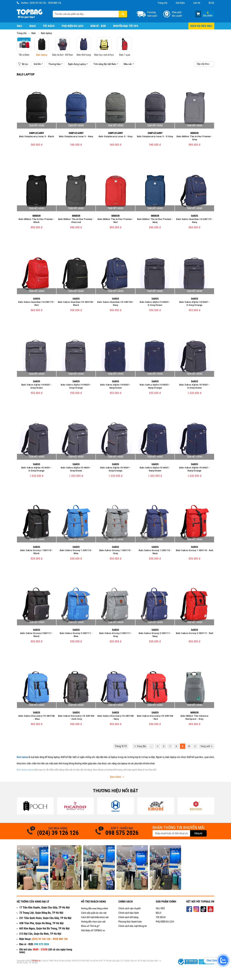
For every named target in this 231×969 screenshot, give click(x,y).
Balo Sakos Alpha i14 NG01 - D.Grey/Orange (194, 303)
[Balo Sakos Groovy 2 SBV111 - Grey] (115, 605)
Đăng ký (198, 833)
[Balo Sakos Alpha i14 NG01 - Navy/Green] (115, 357)
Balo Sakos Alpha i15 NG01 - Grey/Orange (115, 469)
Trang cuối (205, 746)
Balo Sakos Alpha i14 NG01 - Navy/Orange (155, 386)
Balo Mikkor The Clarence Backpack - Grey (194, 717)
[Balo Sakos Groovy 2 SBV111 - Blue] (76, 605)
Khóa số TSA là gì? (90, 926)
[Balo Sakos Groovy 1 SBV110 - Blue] (76, 522)
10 (189, 746)
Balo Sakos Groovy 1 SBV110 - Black (36, 552)
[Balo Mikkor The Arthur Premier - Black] (36, 191)
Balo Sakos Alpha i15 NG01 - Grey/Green (76, 469)
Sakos (194, 216)
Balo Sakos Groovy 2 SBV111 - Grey (115, 634)
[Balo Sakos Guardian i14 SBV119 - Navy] (194, 191)
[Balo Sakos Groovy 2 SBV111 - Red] (194, 605)
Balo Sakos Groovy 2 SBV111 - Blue (76, 634)
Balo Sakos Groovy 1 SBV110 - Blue (76, 552)
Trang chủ (162, 2)
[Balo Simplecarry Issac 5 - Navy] (76, 108)
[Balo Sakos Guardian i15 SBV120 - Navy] (115, 274)
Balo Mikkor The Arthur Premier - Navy (155, 220)
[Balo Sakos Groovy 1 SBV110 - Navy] (155, 522)
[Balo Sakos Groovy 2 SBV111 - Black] (36, 605)
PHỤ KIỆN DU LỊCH (165, 921)
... (151, 746)
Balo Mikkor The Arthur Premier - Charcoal (76, 220)
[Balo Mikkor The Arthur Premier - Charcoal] (76, 191)
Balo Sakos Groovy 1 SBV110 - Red (194, 550)
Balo (32, 26)
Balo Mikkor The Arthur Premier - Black (36, 220)
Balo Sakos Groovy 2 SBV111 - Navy (155, 634)
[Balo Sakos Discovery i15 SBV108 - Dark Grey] (76, 688)
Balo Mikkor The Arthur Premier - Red (115, 220)
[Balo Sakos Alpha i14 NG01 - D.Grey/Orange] (194, 274)
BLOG (211, 2)
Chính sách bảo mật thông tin (132, 926)
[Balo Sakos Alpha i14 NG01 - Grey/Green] (36, 357)
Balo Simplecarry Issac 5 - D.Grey (155, 136)
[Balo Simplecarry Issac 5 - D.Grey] (155, 108)
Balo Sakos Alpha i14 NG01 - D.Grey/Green (155, 303)
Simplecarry (36, 133)
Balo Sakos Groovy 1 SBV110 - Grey (115, 552)
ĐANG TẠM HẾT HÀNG (36, 156)
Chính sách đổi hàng (128, 917)
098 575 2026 (121, 833)
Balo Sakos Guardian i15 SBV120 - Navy (115, 303)
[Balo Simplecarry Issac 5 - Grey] (115, 108)
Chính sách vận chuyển (129, 908)
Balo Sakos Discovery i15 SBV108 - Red (155, 717)
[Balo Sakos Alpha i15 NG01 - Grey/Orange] (115, 439)
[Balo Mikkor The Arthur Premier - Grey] (194, 108)
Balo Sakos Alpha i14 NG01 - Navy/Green (115, 386)
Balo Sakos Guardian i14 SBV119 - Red (36, 303)
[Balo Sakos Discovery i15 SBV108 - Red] (155, 688)
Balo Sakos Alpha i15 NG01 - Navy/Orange (194, 469)
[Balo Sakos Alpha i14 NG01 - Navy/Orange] (155, 357)
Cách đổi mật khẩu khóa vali (94, 917)
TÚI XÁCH (161, 917)
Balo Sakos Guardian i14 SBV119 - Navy (194, 220)
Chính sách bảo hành (128, 912)
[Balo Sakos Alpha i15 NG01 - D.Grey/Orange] (36, 439)
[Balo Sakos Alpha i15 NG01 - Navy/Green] (155, 439)
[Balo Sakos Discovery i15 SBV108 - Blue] (36, 688)
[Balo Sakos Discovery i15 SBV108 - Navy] (115, 688)
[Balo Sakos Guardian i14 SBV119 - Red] (36, 274)
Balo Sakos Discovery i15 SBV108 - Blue (36, 717)
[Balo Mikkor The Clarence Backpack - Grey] (194, 688)
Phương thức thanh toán (130, 921)
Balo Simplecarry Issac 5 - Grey (116, 136)
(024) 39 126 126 (38, 2)
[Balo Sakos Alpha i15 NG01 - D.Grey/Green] (194, 357)
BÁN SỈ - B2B (98, 26)
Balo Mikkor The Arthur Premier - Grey (194, 138)
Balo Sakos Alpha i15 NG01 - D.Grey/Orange (36, 469)
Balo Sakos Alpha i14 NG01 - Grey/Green (36, 386)
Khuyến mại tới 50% (125, 26)
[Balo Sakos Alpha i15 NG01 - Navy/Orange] (194, 439)
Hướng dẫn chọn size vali (93, 921)
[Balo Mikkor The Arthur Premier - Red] (115, 191)
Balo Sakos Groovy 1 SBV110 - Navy (155, 552)
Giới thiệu (180, 2)
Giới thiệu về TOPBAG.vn (93, 930)
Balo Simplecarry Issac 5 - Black (36, 136)
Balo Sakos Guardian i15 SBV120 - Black (76, 303)
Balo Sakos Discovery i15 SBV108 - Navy (115, 717)
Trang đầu (141, 746)
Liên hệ (196, 2)
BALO (158, 912)
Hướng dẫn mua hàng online (94, 908)
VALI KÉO (160, 908)
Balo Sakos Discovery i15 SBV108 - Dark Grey (76, 717)
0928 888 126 (54, 2)
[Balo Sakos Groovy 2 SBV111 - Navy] (155, 605)
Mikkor (194, 133)
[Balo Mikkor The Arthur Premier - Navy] (155, 191)
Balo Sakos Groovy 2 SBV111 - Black (36, 634)
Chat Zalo (211, 960)
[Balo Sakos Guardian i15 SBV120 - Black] (76, 274)
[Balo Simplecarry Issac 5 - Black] (36, 108)
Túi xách (48, 26)
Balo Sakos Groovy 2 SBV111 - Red (194, 633)
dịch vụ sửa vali (201, 26)
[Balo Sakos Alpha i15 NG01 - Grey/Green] (76, 439)
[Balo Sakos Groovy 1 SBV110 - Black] (36, 522)
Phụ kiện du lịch (72, 26)
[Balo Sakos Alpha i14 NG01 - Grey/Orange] (76, 357)
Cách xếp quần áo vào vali (93, 912)
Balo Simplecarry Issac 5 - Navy (76, 136)
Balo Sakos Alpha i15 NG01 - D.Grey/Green (194, 386)
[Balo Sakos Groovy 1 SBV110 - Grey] (115, 522)
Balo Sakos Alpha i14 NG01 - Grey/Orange (76, 386)
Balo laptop (46, 33)
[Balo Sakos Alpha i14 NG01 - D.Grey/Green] (155, 274)
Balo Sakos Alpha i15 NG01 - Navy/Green (155, 469)
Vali (19, 26)
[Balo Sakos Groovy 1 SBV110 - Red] (194, 522)
